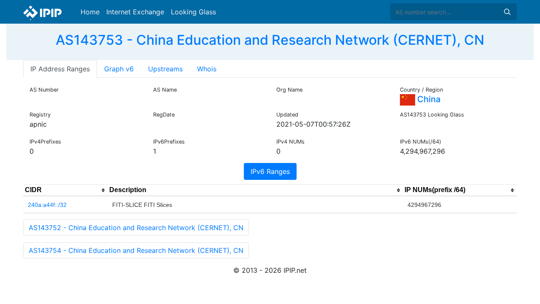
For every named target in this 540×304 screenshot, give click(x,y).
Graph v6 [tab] (119, 69)
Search (507, 11)
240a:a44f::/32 (47, 204)
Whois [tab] (206, 69)
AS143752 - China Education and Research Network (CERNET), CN (136, 227)
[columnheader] (65, 190)
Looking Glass (193, 12)
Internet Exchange (135, 12)
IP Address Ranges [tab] (60, 69)
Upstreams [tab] (165, 69)
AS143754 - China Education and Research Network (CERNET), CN (136, 250)
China (427, 99)
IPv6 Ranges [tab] (270, 171)
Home (90, 12)
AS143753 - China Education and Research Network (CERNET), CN (270, 40)
